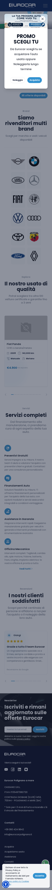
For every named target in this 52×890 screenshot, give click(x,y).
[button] (6, 884)
